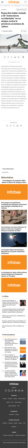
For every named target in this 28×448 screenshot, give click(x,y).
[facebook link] (6, 390)
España (15, 398)
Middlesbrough (16, 5)
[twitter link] (9, 390)
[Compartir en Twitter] (11, 57)
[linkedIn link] (22, 390)
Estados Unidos (21, 398)
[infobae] (14, 2)
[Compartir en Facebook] (8, 57)
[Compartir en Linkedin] (15, 57)
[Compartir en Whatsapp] (4, 57)
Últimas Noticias (12, 405)
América (5, 398)
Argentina (5, 423)
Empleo (17, 414)
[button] (2, 2)
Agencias (3, 9)
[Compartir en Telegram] (18, 57)
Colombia (10, 398)
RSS (18, 405)
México (8, 402)
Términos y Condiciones (8, 435)
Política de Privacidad (20, 435)
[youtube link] (15, 390)
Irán (11, 5)
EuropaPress (5, 172)
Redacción (11, 414)
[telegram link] (19, 390)
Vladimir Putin (6, 5)
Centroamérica (18, 402)
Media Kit (14, 426)
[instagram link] (12, 390)
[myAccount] (25, 2)
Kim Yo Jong (24, 5)
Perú (12, 402)
